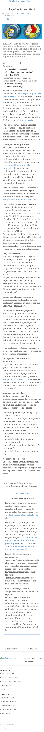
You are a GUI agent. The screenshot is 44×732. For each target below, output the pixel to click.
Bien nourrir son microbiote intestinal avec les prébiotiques (22, 540)
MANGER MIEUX (24, 14)
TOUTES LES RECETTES (9, 677)
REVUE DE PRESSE (7, 685)
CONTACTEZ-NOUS (7, 698)
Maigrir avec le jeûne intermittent (19, 199)
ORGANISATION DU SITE (9, 702)
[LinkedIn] (5, 19)
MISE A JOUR (5, 714)
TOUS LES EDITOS (7, 673)
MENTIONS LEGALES (8, 710)
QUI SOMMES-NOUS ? (8, 706)
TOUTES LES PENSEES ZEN (10, 681)
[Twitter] (8, 19)
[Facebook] (2, 19)
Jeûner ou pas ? (24, 120)
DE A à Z (3, 689)
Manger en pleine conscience (17, 379)
